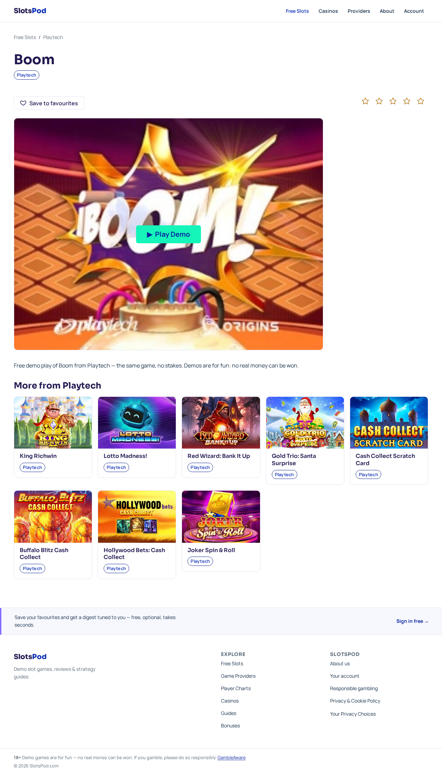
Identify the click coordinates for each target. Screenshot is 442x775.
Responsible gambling (354, 688)
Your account (344, 676)
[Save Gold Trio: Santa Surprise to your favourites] (335, 406)
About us (340, 663)
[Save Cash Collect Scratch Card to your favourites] (418, 406)
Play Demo (168, 234)
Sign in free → (412, 621)
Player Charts (236, 688)
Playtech (53, 37)
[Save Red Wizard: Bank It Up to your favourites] (251, 406)
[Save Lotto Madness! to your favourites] (166, 406)
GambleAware (232, 757)
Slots (30, 11)
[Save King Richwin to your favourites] (82, 406)
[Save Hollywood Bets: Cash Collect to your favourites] (166, 500)
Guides (228, 713)
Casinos (328, 11)
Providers (359, 11)
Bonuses (230, 725)
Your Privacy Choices (353, 713)
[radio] (365, 101)
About (387, 11)
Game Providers (238, 676)
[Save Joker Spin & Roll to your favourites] (251, 500)
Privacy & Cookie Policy (355, 700)
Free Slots (297, 11)
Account (414, 11)
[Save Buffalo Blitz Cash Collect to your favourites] (82, 500)
